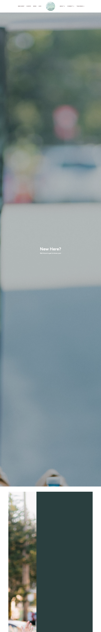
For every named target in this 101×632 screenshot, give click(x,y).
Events (29, 6)
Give (40, 6)
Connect (70, 6)
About (62, 6)
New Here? (21, 6)
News (34, 6)
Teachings (80, 6)
